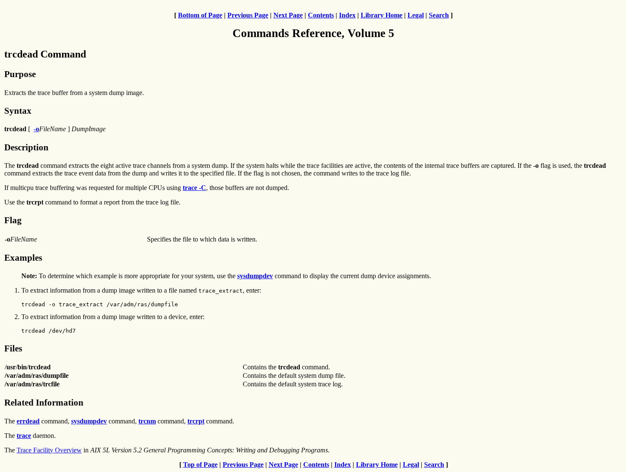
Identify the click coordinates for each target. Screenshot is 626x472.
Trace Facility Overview (49, 450)
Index (347, 15)
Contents (321, 15)
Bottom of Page (200, 15)
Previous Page (247, 15)
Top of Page (200, 464)
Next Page (288, 15)
